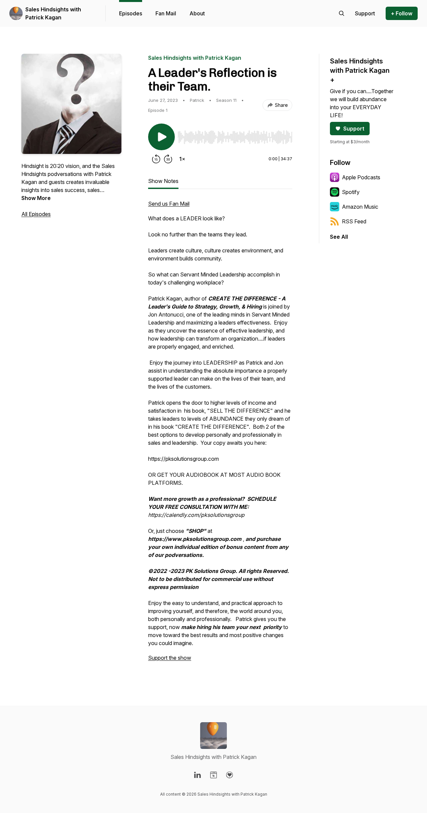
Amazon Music (360, 206)
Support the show (169, 657)
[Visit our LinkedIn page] (197, 775)
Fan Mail (165, 13)
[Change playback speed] (182, 159)
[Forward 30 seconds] (168, 159)
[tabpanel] (220, 434)
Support (353, 128)
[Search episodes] (341, 13)
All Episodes (36, 214)
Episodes (130, 13)
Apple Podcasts (361, 177)
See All (339, 236)
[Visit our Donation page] (229, 775)
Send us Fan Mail (168, 203)
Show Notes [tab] (163, 181)
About (197, 13)
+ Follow (401, 13)
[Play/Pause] (161, 137)
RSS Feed (354, 221)
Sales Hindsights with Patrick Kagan (53, 13)
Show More (36, 198)
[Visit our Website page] (213, 775)
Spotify (351, 192)
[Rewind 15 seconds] (156, 159)
